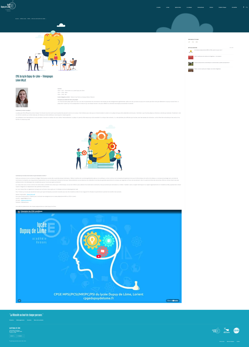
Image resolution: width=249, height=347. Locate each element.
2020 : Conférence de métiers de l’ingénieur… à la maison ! (208, 56)
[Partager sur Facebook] (193, 42)
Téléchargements (20, 320)
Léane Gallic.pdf (31, 194)
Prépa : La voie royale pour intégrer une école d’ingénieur (207, 68)
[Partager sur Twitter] (189, 42)
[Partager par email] (197, 42)
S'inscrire (11, 320)
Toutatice (29, 320)
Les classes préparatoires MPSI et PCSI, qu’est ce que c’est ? (208, 50)
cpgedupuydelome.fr (26, 200)
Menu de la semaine (38, 320)
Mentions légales (230, 341)
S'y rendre (19, 336)
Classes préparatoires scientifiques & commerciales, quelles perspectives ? (212, 62)
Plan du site (221, 341)
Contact (12, 336)
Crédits (238, 341)
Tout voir (231, 47)
